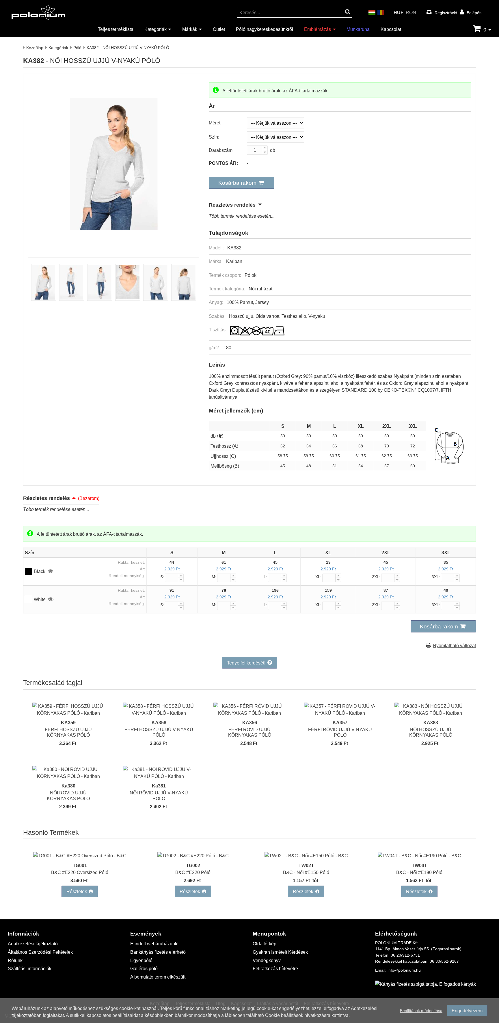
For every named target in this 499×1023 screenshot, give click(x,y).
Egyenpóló (141, 960)
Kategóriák (155, 29)
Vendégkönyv (267, 960)
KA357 (340, 722)
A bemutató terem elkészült (157, 977)
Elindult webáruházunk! (154, 943)
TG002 (193, 865)
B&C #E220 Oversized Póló (79, 872)
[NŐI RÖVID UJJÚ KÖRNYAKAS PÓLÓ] (68, 776)
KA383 (430, 722)
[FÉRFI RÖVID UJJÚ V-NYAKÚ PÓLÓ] (340, 713)
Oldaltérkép (264, 943)
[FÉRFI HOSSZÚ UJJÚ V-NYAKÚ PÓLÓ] (159, 713)
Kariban (234, 261)
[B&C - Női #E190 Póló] (419, 855)
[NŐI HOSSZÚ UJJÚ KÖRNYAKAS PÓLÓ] (430, 713)
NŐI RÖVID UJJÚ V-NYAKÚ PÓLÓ (159, 795)
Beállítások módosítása (421, 1010)
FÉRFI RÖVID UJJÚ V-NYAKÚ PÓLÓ (340, 732)
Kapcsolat (391, 29)
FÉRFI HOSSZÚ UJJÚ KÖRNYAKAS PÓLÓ (68, 732)
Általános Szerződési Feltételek (40, 952)
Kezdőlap (34, 47)
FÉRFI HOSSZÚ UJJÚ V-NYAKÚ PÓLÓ (158, 732)
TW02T (306, 865)
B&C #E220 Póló (193, 872)
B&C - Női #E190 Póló (419, 872)
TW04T (419, 865)
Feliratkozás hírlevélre (275, 968)
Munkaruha (358, 29)
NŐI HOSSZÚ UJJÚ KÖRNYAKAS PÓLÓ (430, 732)
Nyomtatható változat (454, 645)
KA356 (249, 722)
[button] (241, 182)
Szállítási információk (29, 968)
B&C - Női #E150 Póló (306, 872)
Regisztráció (446, 12)
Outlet (219, 29)
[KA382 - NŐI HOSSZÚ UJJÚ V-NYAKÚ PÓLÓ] (113, 245)
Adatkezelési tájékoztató (33, 943)
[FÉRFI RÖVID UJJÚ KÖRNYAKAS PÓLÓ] (249, 713)
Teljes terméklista (115, 29)
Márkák (189, 29)
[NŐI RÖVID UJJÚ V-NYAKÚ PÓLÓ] (159, 776)
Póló (77, 47)
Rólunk (15, 960)
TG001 (80, 865)
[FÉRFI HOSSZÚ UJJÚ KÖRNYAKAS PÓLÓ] (68, 713)
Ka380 (68, 786)
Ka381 (159, 786)
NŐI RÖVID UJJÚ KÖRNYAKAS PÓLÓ (68, 795)
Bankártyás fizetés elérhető (158, 952)
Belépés (474, 12)
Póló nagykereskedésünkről (264, 29)
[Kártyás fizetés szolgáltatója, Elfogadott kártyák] (425, 984)
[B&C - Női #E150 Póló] (306, 855)
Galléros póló (144, 968)
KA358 (159, 722)
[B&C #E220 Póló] (193, 855)
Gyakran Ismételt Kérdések (280, 952)
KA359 (68, 722)
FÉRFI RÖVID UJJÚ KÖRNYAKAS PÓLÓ (249, 732)
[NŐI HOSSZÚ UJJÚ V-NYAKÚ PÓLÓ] (43, 299)
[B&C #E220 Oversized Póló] (79, 855)
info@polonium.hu (404, 970)
